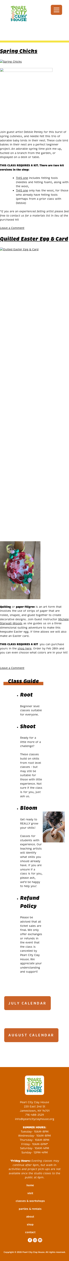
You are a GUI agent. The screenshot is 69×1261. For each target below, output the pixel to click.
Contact (30, 1232)
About (30, 1216)
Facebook (29, 1240)
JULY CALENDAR (27, 1003)
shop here (24, 648)
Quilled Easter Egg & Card (34, 238)
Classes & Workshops (30, 1201)
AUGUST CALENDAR (31, 1035)
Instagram (34, 1240)
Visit (30, 1193)
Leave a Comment (12, 228)
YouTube (39, 1240)
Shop (30, 1224)
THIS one (22, 178)
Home (30, 1185)
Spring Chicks (18, 51)
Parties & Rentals (30, 1209)
